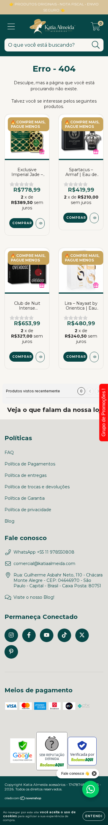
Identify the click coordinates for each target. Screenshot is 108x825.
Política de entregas (25, 475)
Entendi (93, 816)
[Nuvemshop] (23, 799)
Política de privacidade (27, 509)
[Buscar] (96, 45)
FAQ (9, 452)
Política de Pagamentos (29, 464)
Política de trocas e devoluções (37, 487)
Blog (9, 521)
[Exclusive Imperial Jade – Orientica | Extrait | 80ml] (40, 223)
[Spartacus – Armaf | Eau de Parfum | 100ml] (94, 218)
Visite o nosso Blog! (34, 597)
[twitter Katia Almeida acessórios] (82, 635)
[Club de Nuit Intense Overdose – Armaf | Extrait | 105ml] (40, 357)
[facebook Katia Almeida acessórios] (29, 635)
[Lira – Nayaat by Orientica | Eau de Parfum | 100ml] (94, 357)
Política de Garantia (24, 498)
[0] (95, 28)
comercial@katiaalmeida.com (44, 563)
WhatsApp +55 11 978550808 (44, 552)
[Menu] (11, 27)
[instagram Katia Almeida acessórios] (11, 635)
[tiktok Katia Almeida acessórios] (64, 635)
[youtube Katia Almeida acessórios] (46, 635)
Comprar (22, 223)
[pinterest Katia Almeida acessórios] (11, 652)
